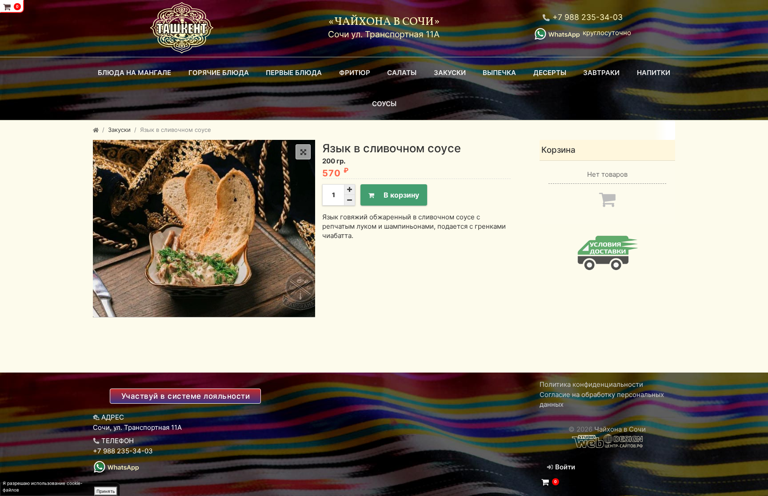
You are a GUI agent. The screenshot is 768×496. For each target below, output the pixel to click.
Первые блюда (294, 72)
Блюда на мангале (134, 72)
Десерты (549, 72)
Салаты (401, 72)
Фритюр (354, 72)
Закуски (450, 72)
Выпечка (499, 72)
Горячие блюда (218, 72)
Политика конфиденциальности (591, 384)
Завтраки (601, 72)
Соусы (384, 103)
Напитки (653, 72)
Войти (564, 467)
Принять (105, 491)
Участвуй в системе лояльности (185, 396)
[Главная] (96, 129)
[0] (545, 482)
